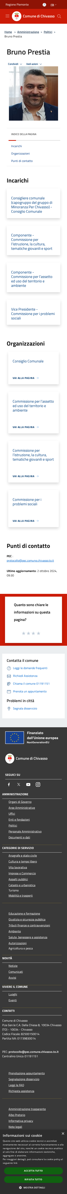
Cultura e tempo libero (23, 861)
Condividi (13, 64)
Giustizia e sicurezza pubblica (27, 919)
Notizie (13, 966)
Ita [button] (52, 5)
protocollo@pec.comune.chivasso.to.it (30, 560)
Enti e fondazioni (19, 819)
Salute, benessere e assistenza (28, 937)
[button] (33, 1187)
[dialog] (33, 1162)
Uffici (12, 813)
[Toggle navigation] (7, 16)
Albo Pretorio (17, 1115)
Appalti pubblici (18, 879)
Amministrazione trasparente (27, 1109)
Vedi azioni (32, 64)
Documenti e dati (19, 837)
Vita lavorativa (18, 867)
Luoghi (13, 994)
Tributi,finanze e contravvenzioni (29, 925)
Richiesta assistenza (21, 1091)
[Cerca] (59, 16)
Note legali (15, 1127)
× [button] (62, 1133)
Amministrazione (28, 32)
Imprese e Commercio (22, 873)
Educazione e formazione (24, 913)
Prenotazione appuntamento (27, 1073)
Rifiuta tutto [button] (33, 1179)
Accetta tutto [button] (33, 1170)
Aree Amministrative (22, 807)
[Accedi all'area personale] (44, 4)
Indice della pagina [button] (23, 134)
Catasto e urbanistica (22, 885)
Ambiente (15, 931)
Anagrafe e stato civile (23, 855)
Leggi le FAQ (16, 1085)
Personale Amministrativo (25, 831)
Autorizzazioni (18, 943)
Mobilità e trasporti (21, 895)
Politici (48, 32)
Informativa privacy (21, 1121)
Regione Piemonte (17, 4)
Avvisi (12, 977)
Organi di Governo (20, 802)
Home (8, 32)
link (15, 1163)
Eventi (13, 1000)
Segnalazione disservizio (24, 1079)
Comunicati (16, 971)
